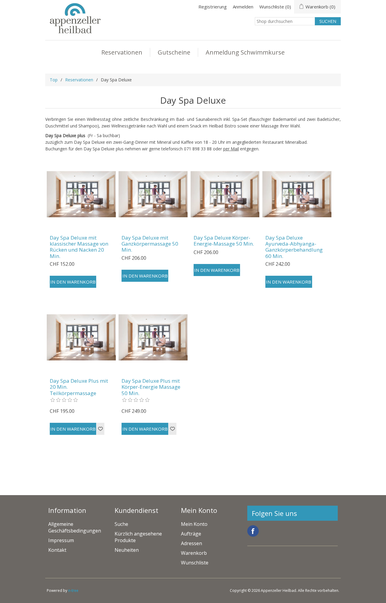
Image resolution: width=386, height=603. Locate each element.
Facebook (253, 531)
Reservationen (121, 52)
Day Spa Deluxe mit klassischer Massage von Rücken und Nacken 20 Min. (79, 247)
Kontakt (57, 550)
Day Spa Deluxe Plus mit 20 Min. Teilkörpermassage (79, 387)
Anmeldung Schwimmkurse (245, 52)
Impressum (61, 540)
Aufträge (191, 533)
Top (54, 80)
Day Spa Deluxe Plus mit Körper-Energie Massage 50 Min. (151, 387)
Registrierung (212, 7)
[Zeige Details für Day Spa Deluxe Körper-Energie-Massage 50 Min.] (225, 194)
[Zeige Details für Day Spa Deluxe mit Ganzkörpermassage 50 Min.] (153, 194)
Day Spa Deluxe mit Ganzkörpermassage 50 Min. (150, 244)
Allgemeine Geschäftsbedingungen (74, 527)
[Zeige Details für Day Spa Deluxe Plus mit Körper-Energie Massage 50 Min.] (153, 337)
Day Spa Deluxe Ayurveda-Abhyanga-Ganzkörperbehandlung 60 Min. (294, 247)
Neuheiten (127, 550)
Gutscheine (174, 52)
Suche (121, 524)
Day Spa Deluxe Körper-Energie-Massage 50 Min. (224, 241)
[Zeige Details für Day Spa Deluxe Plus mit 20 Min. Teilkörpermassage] (81, 337)
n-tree (73, 590)
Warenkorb (194, 553)
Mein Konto (194, 524)
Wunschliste (194, 562)
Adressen (191, 543)
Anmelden (243, 7)
